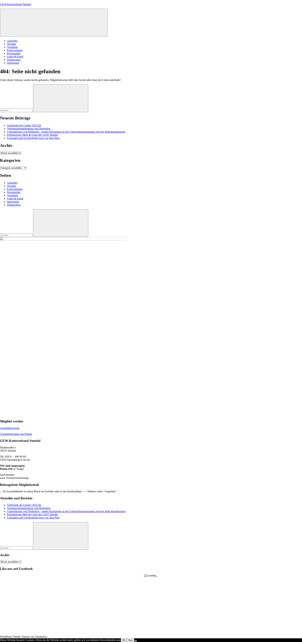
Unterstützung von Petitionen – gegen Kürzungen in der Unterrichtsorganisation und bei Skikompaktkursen (66, 131)
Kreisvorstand (14, 50)
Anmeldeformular (10, 428)
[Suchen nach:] (16, 110)
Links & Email (15, 56)
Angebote (12, 47)
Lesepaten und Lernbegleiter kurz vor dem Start (33, 138)
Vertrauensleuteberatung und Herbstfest (28, 128)
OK (123, 640)
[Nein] (135, 640)
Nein (130, 640)
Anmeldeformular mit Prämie (16, 434)
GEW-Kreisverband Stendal (15, 4)
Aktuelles (12, 40)
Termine (11, 43)
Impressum (13, 62)
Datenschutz (14, 59)
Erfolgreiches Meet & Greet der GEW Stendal (32, 134)
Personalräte (13, 53)
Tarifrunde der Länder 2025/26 (24, 125)
